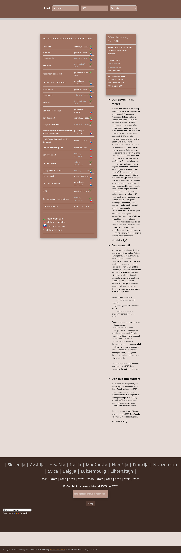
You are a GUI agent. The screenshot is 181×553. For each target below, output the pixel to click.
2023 (63, 479)
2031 (136, 479)
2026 (90, 479)
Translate (24, 513)
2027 (100, 479)
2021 (44, 479)
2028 (109, 479)
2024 (72, 479)
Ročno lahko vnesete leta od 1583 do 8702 (90, 486)
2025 (81, 479)
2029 (118, 479)
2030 (127, 479)
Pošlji (90, 503)
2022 (54, 479)
